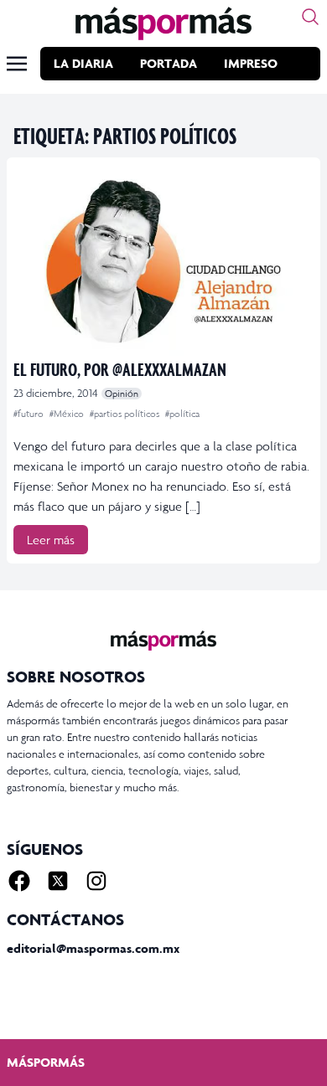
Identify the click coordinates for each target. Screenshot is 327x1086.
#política (182, 413)
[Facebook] (19, 880)
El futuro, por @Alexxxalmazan (119, 369)
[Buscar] (310, 17)
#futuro (29, 413)
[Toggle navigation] (17, 64)
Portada (168, 63)
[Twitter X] (57, 880)
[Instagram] (96, 880)
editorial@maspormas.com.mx (93, 948)
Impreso (251, 63)
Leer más (51, 540)
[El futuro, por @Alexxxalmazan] (163, 260)
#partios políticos (126, 413)
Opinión (121, 393)
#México (67, 413)
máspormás (46, 1062)
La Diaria (83, 63)
